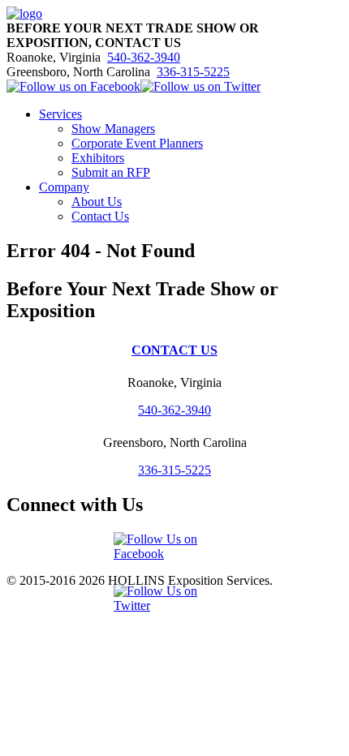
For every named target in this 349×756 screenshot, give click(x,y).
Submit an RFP (110, 172)
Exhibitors (97, 158)
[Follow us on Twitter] (200, 86)
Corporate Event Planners (137, 143)
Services (60, 114)
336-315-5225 (193, 72)
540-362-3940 (143, 57)
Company (64, 187)
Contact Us (100, 216)
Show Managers (113, 128)
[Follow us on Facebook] (73, 86)
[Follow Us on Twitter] (174, 605)
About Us (96, 201)
